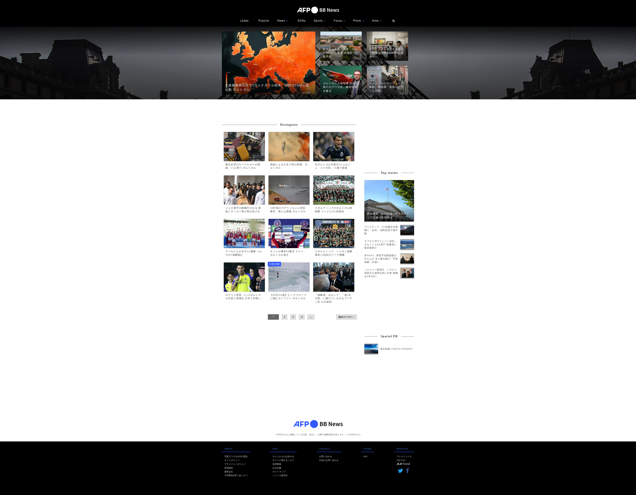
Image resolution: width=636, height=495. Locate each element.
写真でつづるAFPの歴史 (236, 456)
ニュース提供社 (280, 475)
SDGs (302, 20)
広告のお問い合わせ (329, 460)
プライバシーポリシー (235, 464)
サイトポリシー (231, 460)
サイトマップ (279, 471)
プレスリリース (404, 456)
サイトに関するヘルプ (283, 460)
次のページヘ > (346, 317)
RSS (365, 456)
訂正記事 (277, 468)
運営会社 (228, 471)
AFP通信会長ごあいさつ (236, 475)
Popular (263, 20)
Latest (244, 20)
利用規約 (228, 468)
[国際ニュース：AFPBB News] (318, 10)
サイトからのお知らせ (283, 456)
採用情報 (277, 464)
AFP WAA (401, 460)
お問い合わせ (325, 456)
